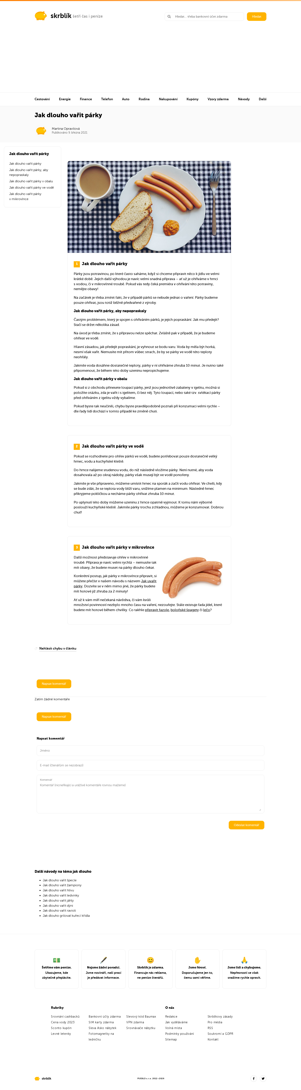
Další (262, 99)
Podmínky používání (179, 1033)
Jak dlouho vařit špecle (60, 880)
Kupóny (192, 99)
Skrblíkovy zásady (220, 1016)
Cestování (42, 99)
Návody (244, 99)
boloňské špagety (185, 610)
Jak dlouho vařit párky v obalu (31, 181)
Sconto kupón (61, 1028)
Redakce (171, 1016)
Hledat (256, 16)
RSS (210, 1028)
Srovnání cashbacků (65, 1016)
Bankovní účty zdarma (105, 1016)
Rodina (144, 99)
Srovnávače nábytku (140, 1028)
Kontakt (213, 1039)
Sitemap (171, 1039)
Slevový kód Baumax (141, 1016)
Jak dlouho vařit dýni (58, 906)
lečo (206, 610)
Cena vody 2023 (63, 1022)
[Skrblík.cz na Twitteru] (263, 1078)
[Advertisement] (150, 61)
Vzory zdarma (218, 99)
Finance (86, 99)
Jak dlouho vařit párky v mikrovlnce (25, 196)
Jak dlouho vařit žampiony (62, 885)
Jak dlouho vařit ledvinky (61, 895)
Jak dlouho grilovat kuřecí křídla (66, 916)
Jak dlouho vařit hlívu (58, 890)
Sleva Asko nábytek (103, 1028)
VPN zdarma (135, 1022)
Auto (125, 99)
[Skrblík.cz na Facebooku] (253, 1078)
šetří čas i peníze (88, 16)
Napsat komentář (54, 683)
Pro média (215, 1022)
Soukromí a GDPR (220, 1033)
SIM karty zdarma (101, 1022)
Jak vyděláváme (176, 1022)
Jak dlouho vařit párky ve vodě (31, 187)
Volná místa (173, 1028)
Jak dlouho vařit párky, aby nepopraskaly (28, 172)
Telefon (107, 99)
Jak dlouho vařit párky (25, 164)
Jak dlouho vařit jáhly (58, 900)
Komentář (46, 779)
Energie (65, 99)
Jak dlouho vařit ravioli (59, 910)
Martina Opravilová (66, 129)
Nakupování (168, 99)
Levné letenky (61, 1033)
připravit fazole (157, 610)
